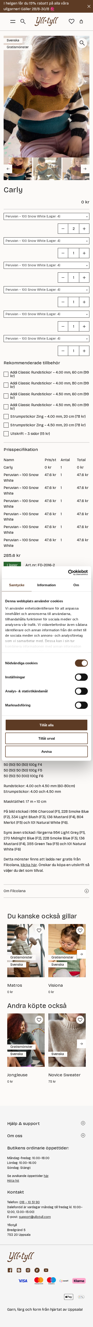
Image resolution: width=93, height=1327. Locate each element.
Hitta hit (13, 1181)
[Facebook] (10, 1270)
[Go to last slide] (8, 168)
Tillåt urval (46, 738)
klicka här (29, 865)
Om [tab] (76, 585)
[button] (18, 168)
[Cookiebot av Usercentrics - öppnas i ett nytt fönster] (68, 572)
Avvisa (46, 751)
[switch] (81, 677)
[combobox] (46, 216)
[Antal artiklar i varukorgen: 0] (81, 21)
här (46, 1176)
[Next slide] (85, 168)
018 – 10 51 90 (29, 1202)
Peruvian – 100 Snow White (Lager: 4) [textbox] (33, 216)
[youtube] (46, 1270)
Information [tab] (46, 585)
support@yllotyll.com (35, 1217)
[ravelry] (37, 1270)
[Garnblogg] (19, 1270)
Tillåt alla (46, 725)
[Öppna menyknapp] (13, 21)
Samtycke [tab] (17, 585)
